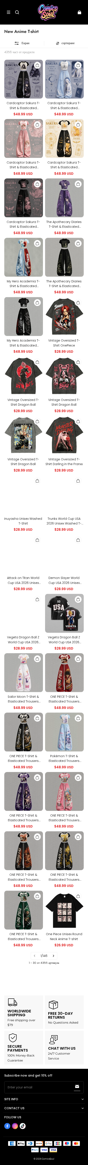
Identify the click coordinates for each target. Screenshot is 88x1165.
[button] (8, 12)
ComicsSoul (48, 1158)
